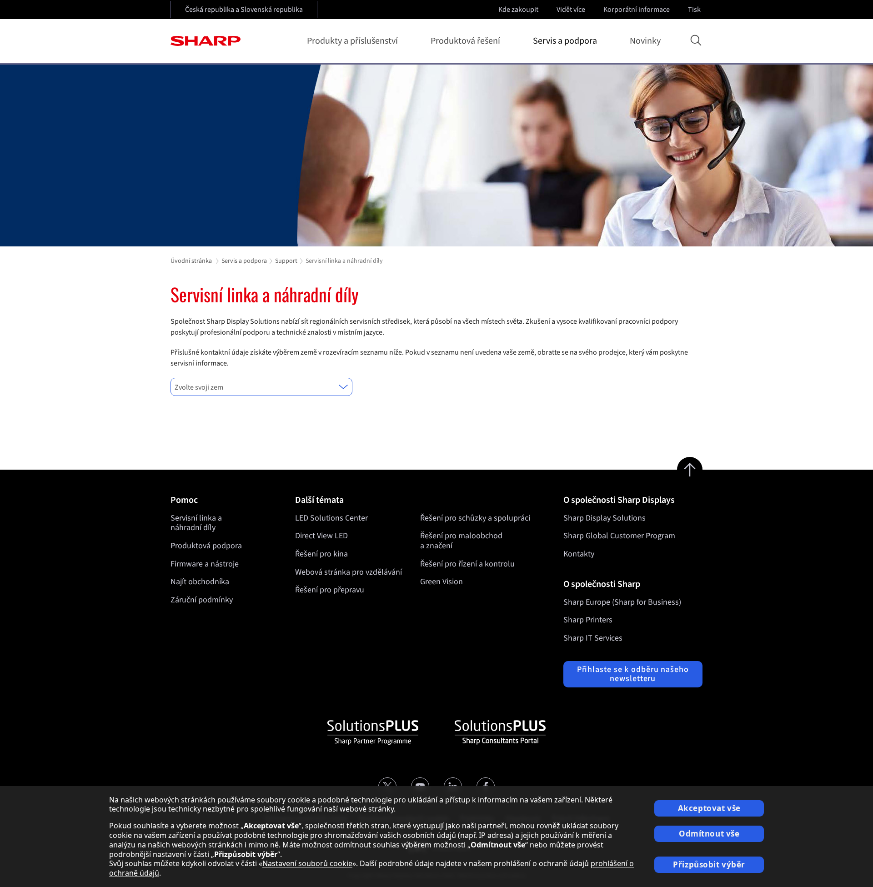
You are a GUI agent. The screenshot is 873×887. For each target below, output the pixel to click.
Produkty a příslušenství (352, 41)
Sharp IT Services (592, 638)
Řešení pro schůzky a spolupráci (475, 518)
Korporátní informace (636, 10)
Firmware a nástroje (205, 564)
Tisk (694, 10)
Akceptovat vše (709, 808)
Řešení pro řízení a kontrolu (467, 564)
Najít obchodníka (200, 581)
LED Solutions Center (331, 518)
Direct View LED (321, 535)
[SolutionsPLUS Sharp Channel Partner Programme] (372, 732)
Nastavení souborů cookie (307, 863)
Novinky (645, 41)
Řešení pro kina (321, 554)
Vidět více (571, 10)
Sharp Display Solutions (604, 518)
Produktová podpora (206, 545)
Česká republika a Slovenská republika (244, 10)
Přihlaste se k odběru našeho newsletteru (633, 674)
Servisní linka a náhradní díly (196, 523)
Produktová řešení (465, 41)
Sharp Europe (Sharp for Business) (622, 602)
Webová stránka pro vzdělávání (348, 572)
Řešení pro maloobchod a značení (461, 540)
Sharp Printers (587, 620)
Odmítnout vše (709, 833)
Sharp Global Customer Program (619, 535)
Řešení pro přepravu (329, 590)
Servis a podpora (565, 41)
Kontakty (578, 554)
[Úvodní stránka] (206, 41)
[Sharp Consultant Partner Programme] (500, 732)
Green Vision (441, 581)
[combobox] (261, 387)
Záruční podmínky (202, 600)
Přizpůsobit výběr (709, 864)
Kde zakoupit (518, 10)
